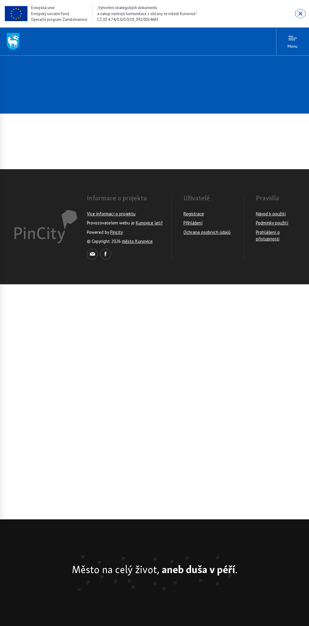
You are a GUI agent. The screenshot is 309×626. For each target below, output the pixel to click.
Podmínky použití (272, 223)
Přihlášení (192, 223)
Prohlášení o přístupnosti (268, 235)
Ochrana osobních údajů (207, 232)
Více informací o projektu (111, 214)
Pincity (116, 232)
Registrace (193, 214)
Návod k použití (271, 214)
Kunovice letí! (149, 223)
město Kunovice (137, 241)
